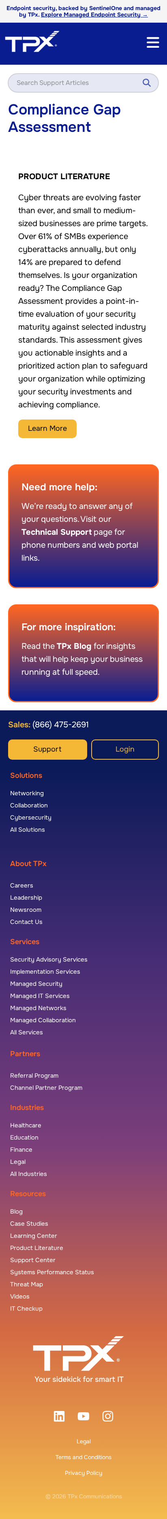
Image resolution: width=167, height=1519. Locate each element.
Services (24, 941)
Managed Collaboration (43, 1020)
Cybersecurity (30, 818)
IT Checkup (26, 1309)
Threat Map (26, 1284)
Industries (27, 1107)
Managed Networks (38, 1008)
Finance (21, 1150)
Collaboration (29, 805)
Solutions (26, 775)
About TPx (28, 863)
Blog (16, 1212)
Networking (27, 793)
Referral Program (34, 1076)
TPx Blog (74, 646)
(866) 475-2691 (59, 725)
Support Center (33, 1260)
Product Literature (36, 1248)
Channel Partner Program (46, 1088)
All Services (26, 1032)
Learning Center (33, 1236)
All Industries (28, 1174)
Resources (28, 1193)
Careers (21, 885)
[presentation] (59, 1416)
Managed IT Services (40, 996)
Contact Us (26, 922)
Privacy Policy (83, 1473)
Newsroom (25, 910)
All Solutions (27, 830)
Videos (20, 1296)
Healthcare (25, 1125)
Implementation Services (45, 972)
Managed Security (36, 984)
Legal (84, 1441)
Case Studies (29, 1224)
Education (24, 1137)
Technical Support (56, 532)
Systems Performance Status (52, 1272)
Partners (25, 1053)
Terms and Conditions (83, 1457)
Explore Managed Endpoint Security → (94, 14)
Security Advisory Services (49, 959)
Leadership (26, 898)
